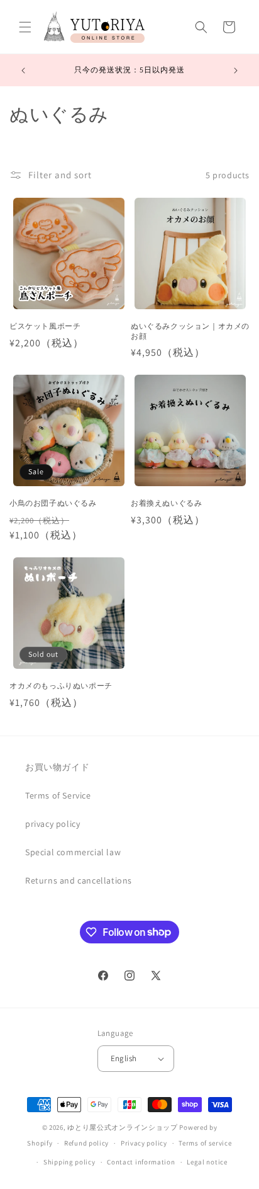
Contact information (141, 1162)
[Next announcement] (236, 70)
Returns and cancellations (78, 880)
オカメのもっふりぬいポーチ (61, 685)
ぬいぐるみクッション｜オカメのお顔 (190, 331)
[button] (25, 27)
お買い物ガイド (57, 767)
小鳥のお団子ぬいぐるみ (53, 503)
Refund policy (86, 1143)
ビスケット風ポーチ (44, 326)
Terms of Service (58, 795)
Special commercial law (73, 852)
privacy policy (52, 823)
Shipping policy (69, 1162)
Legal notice (207, 1162)
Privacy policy (144, 1143)
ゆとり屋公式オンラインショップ (122, 1127)
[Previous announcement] (23, 70)
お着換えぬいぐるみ (166, 503)
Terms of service (205, 1143)
